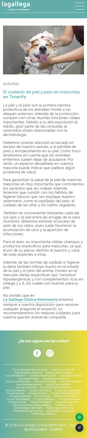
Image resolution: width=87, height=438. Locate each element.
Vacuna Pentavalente (58, 384)
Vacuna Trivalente (70, 381)
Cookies (56, 429)
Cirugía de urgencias (67, 402)
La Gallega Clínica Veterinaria (30, 300)
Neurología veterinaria (60, 407)
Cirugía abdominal (69, 399)
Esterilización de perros (28, 372)
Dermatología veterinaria (28, 407)
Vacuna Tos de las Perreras (55, 387)
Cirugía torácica (15, 393)
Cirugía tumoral (17, 402)
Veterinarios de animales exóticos (32, 405)
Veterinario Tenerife (62, 369)
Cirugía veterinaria (40, 390)
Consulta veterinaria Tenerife (30, 369)
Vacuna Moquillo (15, 390)
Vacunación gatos (29, 378)
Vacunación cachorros (55, 378)
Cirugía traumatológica (68, 390)
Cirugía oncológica (40, 402)
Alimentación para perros (27, 411)
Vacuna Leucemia (26, 387)
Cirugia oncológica (44, 399)
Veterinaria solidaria (43, 413)
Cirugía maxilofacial (18, 399)
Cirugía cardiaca (38, 393)
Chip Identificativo (15, 375)
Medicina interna (64, 405)
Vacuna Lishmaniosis (18, 381)
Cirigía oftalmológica (65, 396)
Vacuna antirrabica (45, 381)
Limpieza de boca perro (43, 375)
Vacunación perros (71, 375)
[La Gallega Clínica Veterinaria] (23, 6)
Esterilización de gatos (59, 372)
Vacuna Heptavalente (29, 384)
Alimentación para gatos (60, 411)
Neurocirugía (42, 396)
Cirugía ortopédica (20, 396)
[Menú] (80, 6)
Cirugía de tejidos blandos (65, 393)
